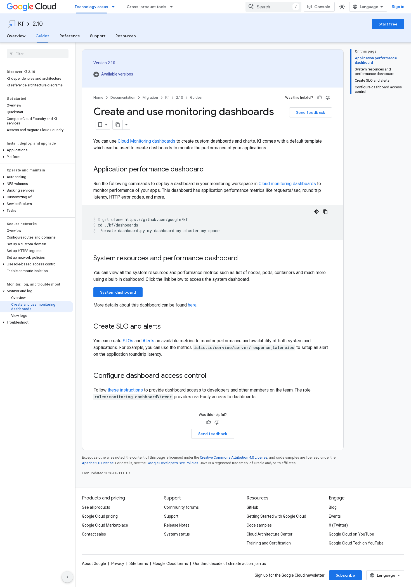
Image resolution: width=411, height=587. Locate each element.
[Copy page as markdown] (118, 124)
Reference (70, 35)
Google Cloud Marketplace (105, 525)
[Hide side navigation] (67, 577)
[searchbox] (37, 53)
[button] (36, 150)
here (192, 305)
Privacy (117, 563)
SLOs (128, 340)
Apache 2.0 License (98, 463)
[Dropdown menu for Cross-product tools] (173, 6)
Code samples (259, 525)
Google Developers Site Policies (172, 463)
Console (322, 6)
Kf (21, 23)
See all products (96, 507)
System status (177, 534)
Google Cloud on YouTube (351, 534)
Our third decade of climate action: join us (229, 563)
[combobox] (273, 7)
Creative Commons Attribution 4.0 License (233, 457)
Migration (150, 97)
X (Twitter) (338, 525)
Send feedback (310, 112)
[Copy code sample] (325, 211)
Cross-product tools (146, 6)
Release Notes (177, 525)
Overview (16, 35)
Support (97, 35)
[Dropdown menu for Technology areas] (115, 6)
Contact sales (94, 534)
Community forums (181, 507)
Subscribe (345, 575)
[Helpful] (319, 97)
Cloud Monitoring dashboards (146, 141)
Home (98, 97)
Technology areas (91, 6)
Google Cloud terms (170, 563)
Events (335, 516)
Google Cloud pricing (100, 516)
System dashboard (118, 292)
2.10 (38, 23)
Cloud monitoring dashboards (287, 183)
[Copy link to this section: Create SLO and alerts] (166, 327)
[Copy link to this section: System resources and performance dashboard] (243, 258)
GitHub (252, 507)
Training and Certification (269, 543)
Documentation (122, 97)
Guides (42, 35)
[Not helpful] (328, 97)
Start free (388, 24)
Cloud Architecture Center (269, 534)
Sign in (398, 6)
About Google (94, 563)
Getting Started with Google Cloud (276, 516)
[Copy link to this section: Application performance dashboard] (209, 169)
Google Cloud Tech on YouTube (356, 543)
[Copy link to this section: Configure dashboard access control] (212, 376)
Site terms (138, 563)
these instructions (125, 390)
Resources (125, 35)
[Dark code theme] (316, 211)
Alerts (148, 340)
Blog (333, 507)
